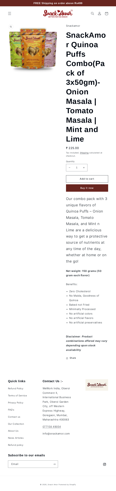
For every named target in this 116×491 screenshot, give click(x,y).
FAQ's (11, 409)
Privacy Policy (15, 402)
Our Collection (16, 424)
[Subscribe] (54, 464)
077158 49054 (52, 426)
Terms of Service (17, 395)
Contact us (14, 416)
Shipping (84, 153)
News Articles (16, 438)
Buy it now (87, 188)
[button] (9, 13)
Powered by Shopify (67, 485)
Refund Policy (15, 388)
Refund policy (15, 445)
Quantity (70, 161)
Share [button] (73, 358)
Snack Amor (53, 485)
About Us (13, 431)
